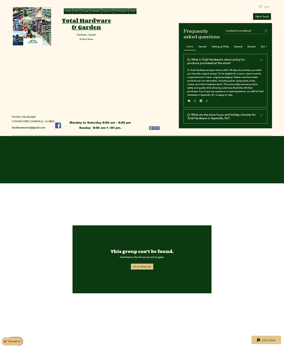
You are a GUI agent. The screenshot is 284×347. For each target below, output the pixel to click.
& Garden (86, 27)
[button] (262, 16)
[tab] (190, 46)
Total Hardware (86, 20)
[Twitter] (253, 6)
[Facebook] (248, 6)
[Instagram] (244, 6)
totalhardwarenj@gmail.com (28, 127)
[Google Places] (240, 6)
